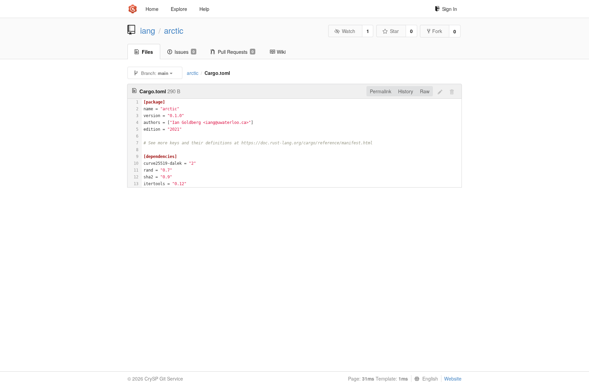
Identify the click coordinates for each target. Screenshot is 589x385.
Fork (437, 31)
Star (394, 31)
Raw (424, 91)
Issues (185, 51)
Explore (179, 8)
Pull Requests (236, 51)
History (405, 91)
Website (453, 378)
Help (204, 8)
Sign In (449, 8)
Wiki (281, 51)
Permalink (380, 91)
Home (152, 8)
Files (147, 51)
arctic (173, 30)
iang (147, 30)
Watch (348, 31)
